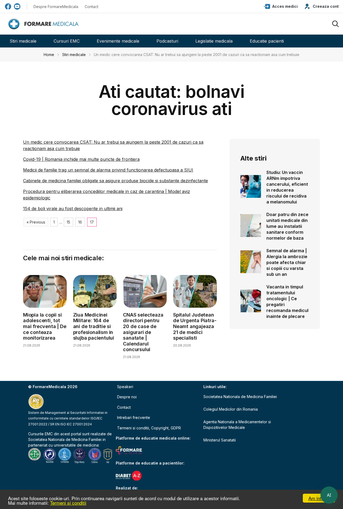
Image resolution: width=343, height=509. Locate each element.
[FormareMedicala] (44, 24)
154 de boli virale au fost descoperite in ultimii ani (72, 208)
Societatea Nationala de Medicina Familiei (65, 439)
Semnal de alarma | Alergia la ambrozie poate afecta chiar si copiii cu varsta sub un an (286, 262)
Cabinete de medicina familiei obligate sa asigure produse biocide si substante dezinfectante (115, 180)
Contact (91, 6)
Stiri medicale (23, 41)
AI (329, 495)
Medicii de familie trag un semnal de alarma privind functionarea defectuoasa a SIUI (108, 170)
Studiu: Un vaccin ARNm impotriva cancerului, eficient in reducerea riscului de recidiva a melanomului (287, 187)
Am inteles (319, 498)
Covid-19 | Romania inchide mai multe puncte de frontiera (81, 159)
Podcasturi (167, 41)
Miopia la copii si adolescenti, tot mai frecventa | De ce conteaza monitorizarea (44, 326)
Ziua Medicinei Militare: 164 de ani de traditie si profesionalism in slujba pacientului (93, 326)
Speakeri (125, 386)
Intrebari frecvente (133, 417)
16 (80, 222)
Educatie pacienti (267, 41)
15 (68, 222)
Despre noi (127, 397)
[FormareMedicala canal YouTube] (17, 6)
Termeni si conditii (68, 502)
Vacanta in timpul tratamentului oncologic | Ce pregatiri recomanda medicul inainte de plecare (287, 301)
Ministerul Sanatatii (219, 440)
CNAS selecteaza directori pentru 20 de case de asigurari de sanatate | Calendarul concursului (143, 332)
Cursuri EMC (67, 41)
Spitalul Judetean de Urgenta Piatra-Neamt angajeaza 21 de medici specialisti (194, 326)
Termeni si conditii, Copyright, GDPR (149, 428)
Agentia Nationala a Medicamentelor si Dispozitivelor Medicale (237, 424)
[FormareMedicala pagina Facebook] (8, 6)
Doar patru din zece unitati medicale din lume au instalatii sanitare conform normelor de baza (287, 226)
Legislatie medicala (214, 41)
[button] (281, 6)
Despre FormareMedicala (55, 6)
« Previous (36, 222)
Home (49, 54)
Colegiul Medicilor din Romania (230, 409)
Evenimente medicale (118, 41)
